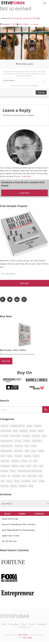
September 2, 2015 (9, 24)
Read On (6, 360)
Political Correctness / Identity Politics (30, 471)
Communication (15, 436)
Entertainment (36, 441)
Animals (29, 426)
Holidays (41, 451)
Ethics (27, 446)
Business (33, 431)
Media (22, 466)
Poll (9, 476)
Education (26, 441)
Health (27, 451)
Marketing (15, 466)
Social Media (26, 481)
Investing (36, 456)
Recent (7, 514)
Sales (40, 476)
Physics (12, 471)
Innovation (18, 456)
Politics (3, 476)
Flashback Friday (6, 451)
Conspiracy (26, 436)
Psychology (16, 476)
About (24, 624)
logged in (15, 115)
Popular (22, 514)
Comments (39, 514)
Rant (23, 476)
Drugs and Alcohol (7, 441)
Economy (18, 441)
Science (9, 481)
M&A (35, 461)
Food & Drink (18, 451)
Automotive (38, 426)
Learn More (26, 176)
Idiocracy (10, 456)
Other (41, 466)
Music (35, 466)
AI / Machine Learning (17, 426)
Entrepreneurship (6, 446)
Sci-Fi (3, 481)
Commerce (4, 436)
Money (29, 466)
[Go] (45, 409)
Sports (34, 481)
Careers (40, 431)
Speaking (42, 624)
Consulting (35, 436)
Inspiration (27, 456)
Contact (22, 627)
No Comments (34, 24)
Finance (33, 446)
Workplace (23, 486)
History (33, 451)
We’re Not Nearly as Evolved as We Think (24, 18)
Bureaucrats (24, 431)
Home (3, 456)
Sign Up (41, 92)
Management (5, 466)
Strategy (41, 481)
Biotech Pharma (6, 431)
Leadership (15, 461)
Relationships (32, 476)
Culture (44, 436)
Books (15, 431)
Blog (4, 624)
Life (30, 461)
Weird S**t (14, 486)
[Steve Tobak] (13, 2)
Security (17, 481)
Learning (24, 461)
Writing (31, 486)
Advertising (4, 426)
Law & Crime (5, 461)
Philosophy (4, 471)
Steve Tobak (23, 24)
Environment (18, 446)
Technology (4, 486)
